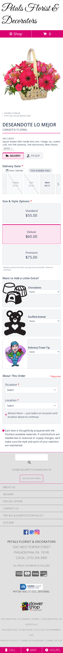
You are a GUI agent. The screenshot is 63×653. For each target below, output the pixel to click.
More (7, 148)
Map (33, 650)
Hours (54, 650)
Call (11, 650)
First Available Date (40, 170)
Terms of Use (54, 640)
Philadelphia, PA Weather (17, 629)
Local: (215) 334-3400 (31, 558)
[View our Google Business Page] (31, 533)
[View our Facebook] (26, 533)
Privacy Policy (9, 640)
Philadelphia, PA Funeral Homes (20, 619)
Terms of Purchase (32, 640)
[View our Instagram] (37, 533)
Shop (18, 33)
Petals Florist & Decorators (30, 14)
